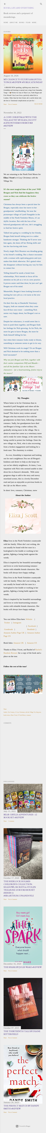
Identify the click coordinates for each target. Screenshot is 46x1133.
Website (29, 619)
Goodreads (8, 629)
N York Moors (22, 715)
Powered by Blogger (24, 1126)
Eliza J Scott (14, 715)
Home (6, 22)
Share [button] (5, 104)
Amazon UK (18, 643)
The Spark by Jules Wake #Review (23, 967)
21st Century (11, 712)
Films (28, 22)
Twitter (7, 623)
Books (21, 22)
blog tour (38, 712)
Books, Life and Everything (19, 8)
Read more (38, 104)
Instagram (17, 623)
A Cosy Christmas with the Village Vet (25, 712)
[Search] (41, 3)
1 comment (11, 821)
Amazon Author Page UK (14, 633)
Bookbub (31, 629)
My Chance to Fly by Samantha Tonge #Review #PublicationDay (23, 81)
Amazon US (32, 643)
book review (7, 715)
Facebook (32, 626)
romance (28, 715)
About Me (13, 22)
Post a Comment (12, 104)
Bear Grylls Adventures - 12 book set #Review (20, 816)
